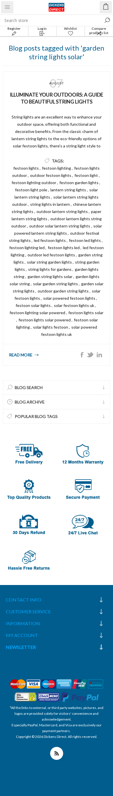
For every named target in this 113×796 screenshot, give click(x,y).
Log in (42, 28)
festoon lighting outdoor (34, 182)
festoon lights (26, 168)
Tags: (58, 160)
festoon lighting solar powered (37, 312)
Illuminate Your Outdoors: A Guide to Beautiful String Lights (56, 98)
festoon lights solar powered (45, 319)
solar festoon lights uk (74, 305)
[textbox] (50, 20)
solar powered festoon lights (69, 298)
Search (107, 20)
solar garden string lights (55, 283)
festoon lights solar (85, 312)
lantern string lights (68, 189)
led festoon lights (50, 240)
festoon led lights (85, 240)
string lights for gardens (50, 269)
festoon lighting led (27, 247)
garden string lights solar (50, 276)
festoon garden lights (79, 182)
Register (14, 28)
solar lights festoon (50, 327)
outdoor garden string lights (63, 290)
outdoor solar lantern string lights (59, 225)
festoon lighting (56, 168)
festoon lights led (64, 247)
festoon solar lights (33, 305)
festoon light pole (31, 189)
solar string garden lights (49, 262)
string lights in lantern (50, 204)
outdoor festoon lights (50, 175)
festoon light (86, 175)
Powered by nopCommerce (56, 742)
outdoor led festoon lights (51, 254)
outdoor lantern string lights (62, 211)
